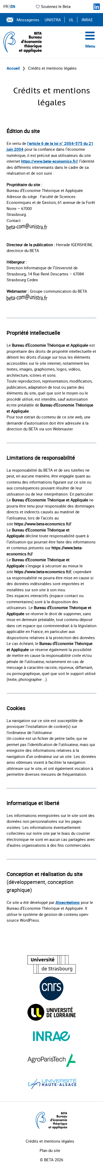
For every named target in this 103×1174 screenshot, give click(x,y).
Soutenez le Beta (56, 6)
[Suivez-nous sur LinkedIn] (96, 6)
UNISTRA (53, 19)
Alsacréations (67, 902)
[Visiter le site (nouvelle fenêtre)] (51, 964)
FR (5, 7)
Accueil (13, 68)
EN (12, 7)
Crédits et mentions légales (50, 1141)
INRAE (87, 19)
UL (71, 19)
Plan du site (50, 1150)
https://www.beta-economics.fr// (49, 161)
